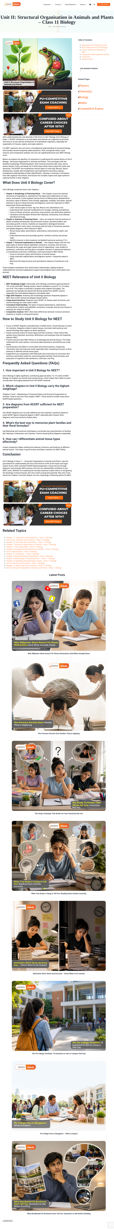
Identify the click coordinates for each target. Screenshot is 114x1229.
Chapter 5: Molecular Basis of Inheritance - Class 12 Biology (29, 556)
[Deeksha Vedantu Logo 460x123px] (12, 3)
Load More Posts (7, 1221)
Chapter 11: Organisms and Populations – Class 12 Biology (29, 537)
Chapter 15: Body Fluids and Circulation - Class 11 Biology (28, 565)
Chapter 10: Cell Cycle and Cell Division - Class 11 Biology (28, 542)
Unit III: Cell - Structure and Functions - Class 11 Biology (27, 540)
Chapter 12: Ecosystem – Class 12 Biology (22, 554)
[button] (94, 4)
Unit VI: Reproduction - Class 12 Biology (21, 551)
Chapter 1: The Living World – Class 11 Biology (24, 547)
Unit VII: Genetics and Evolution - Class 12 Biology (25, 563)
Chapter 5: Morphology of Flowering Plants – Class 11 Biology (30, 558)
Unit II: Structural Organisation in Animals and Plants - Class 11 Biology (34, 568)
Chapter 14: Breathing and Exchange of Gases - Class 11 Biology (31, 561)
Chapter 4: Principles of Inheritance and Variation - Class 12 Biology (32, 549)
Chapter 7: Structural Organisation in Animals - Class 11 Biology (31, 544)
